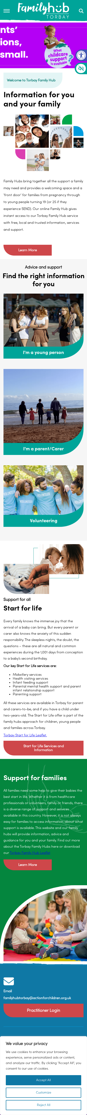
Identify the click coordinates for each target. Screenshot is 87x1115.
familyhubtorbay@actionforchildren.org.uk (37, 998)
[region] (43, 1075)
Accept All (43, 1080)
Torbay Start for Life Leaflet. (25, 735)
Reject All (43, 1105)
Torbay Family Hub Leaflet (30, 853)
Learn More (27, 250)
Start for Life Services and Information (43, 748)
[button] (81, 55)
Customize (43, 1092)
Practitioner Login (43, 1010)
